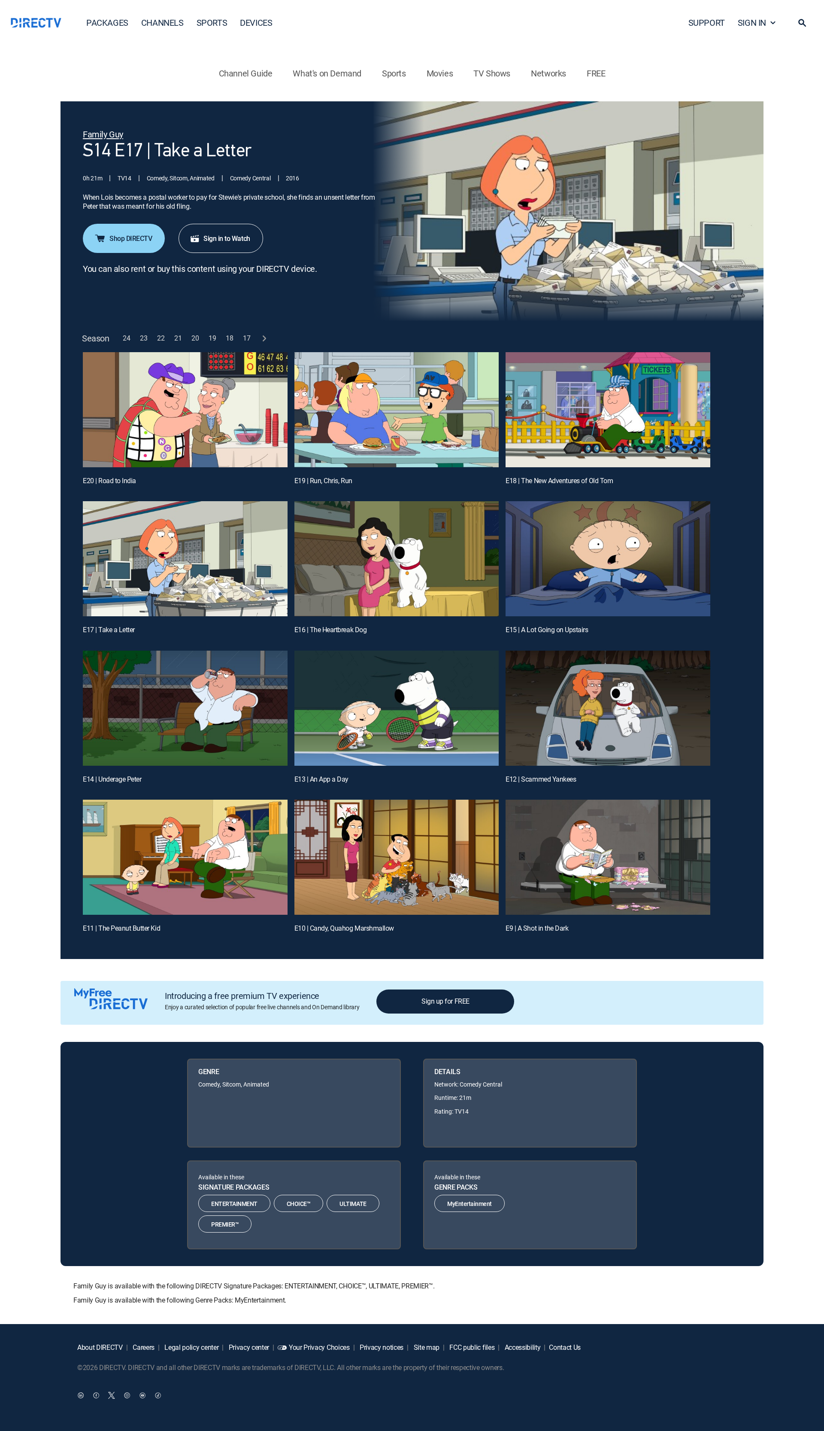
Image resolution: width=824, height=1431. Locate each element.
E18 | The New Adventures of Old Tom (559, 480)
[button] (802, 23)
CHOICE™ (299, 1204)
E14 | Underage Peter (112, 779)
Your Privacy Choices (319, 1347)
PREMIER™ (225, 1224)
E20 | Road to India (109, 480)
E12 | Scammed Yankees (541, 779)
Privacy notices (380, 1347)
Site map (425, 1347)
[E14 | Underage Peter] (185, 708)
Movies (440, 73)
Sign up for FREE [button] (445, 1001)
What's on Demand (327, 73)
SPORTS (212, 22)
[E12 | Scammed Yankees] (608, 708)
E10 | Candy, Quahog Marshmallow (344, 928)
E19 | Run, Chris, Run (323, 480)
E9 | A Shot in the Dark (537, 928)
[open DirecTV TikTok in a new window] (157, 1395)
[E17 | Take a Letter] (185, 558)
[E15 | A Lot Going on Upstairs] (608, 558)
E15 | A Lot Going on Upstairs (547, 629)
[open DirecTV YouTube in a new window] (142, 1395)
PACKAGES (107, 22)
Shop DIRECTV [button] (130, 238)
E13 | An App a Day (321, 779)
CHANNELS (162, 22)
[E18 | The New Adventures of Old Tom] (608, 409)
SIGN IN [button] (752, 22)
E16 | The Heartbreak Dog (330, 629)
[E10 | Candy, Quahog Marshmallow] (396, 857)
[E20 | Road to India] (185, 409)
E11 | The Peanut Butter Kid (121, 928)
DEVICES (256, 22)
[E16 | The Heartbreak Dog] (396, 558)
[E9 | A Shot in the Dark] (608, 857)
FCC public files (471, 1347)
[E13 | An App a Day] (396, 708)
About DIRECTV (100, 1347)
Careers (142, 1347)
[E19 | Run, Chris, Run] (396, 409)
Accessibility (522, 1347)
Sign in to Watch (226, 238)
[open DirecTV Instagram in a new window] (127, 1395)
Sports (394, 73)
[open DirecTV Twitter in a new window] (111, 1395)
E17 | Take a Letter (109, 629)
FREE (596, 73)
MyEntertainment (469, 1204)
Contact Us (565, 1347)
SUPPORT (706, 22)
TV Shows (491, 73)
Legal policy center (191, 1347)
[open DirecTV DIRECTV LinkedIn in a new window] (80, 1395)
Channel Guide (246, 73)
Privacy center (248, 1347)
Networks (548, 73)
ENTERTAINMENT (234, 1204)
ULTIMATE (352, 1204)
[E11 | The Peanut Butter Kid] (185, 857)
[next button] (264, 338)
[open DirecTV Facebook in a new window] (96, 1395)
